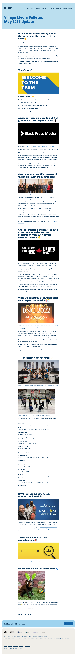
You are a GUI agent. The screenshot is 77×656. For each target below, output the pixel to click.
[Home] (8, 8)
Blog (6, 13)
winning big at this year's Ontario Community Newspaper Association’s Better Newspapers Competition (38, 326)
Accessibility (15, 648)
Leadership (61, 1)
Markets (56, 1)
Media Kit (65, 1)
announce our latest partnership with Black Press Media (40, 146)
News (53, 1)
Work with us (68, 624)
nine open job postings (28, 561)
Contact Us (70, 1)
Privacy (20, 648)
